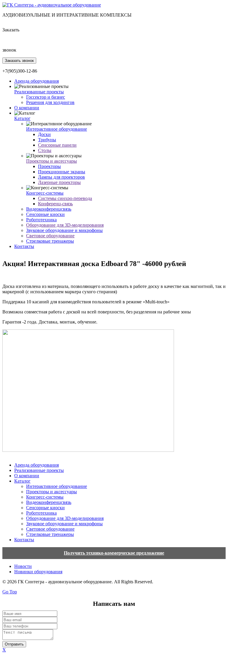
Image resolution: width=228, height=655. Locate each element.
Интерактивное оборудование (56, 129)
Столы (44, 150)
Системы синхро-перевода (65, 198)
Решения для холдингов (50, 102)
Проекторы (49, 166)
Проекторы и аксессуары (51, 161)
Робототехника (41, 219)
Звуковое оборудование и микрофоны (64, 230)
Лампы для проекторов (61, 177)
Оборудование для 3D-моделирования (65, 225)
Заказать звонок (19, 60)
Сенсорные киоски (45, 214)
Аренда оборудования (36, 81)
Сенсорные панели (57, 145)
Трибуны (47, 139)
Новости (23, 566)
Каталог (22, 118)
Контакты (24, 246)
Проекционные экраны (61, 171)
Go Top (9, 591)
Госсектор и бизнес (45, 97)
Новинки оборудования (38, 571)
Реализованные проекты (39, 91)
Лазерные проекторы (59, 182)
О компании (26, 107)
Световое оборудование (50, 235)
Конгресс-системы (45, 193)
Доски (44, 134)
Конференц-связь (55, 203)
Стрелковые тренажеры (50, 241)
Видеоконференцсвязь (48, 209)
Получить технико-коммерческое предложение (114, 552)
